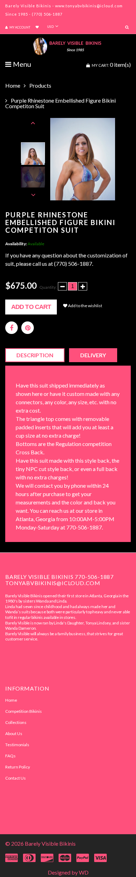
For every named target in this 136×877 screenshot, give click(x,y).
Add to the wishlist (84, 305)
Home (12, 85)
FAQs (10, 755)
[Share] (11, 327)
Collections (16, 722)
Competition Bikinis (23, 711)
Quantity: (48, 287)
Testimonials (17, 744)
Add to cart (31, 306)
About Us (13, 733)
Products (40, 85)
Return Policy (17, 767)
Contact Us (15, 778)
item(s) (111, 64)
